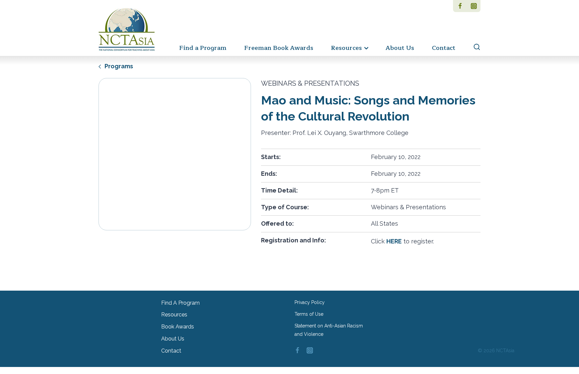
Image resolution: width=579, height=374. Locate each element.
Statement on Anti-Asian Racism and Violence (329, 330)
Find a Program (203, 48)
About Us (400, 48)
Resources (174, 314)
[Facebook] (460, 6)
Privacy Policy (310, 302)
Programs (118, 66)
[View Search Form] (473, 47)
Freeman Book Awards (278, 48)
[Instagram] (473, 6)
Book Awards (177, 326)
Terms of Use (309, 314)
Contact (443, 48)
